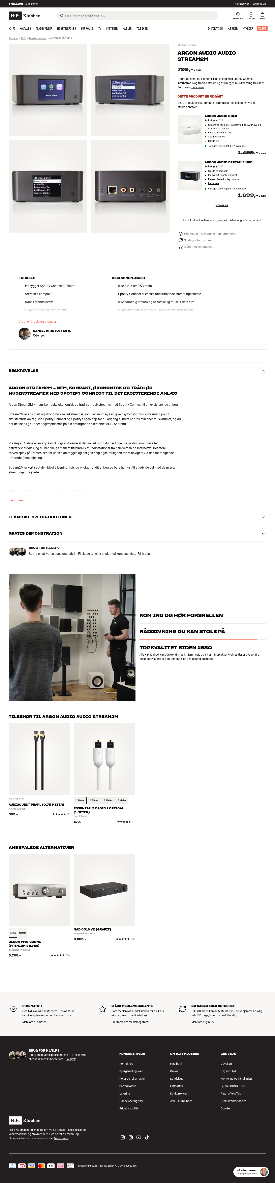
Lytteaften (176, 1086)
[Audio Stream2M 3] (48, 186)
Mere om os (61, 1138)
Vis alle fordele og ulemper (37, 321)
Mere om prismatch (34, 1022)
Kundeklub (176, 1078)
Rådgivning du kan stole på (182, 649)
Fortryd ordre (127, 1086)
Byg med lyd (228, 1071)
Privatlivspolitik (128, 1108)
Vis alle (222, 205)
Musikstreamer (38, 38)
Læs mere (197, 87)
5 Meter (122, 800)
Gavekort (226, 1063)
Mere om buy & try (202, 1022)
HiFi (23, 38)
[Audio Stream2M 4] (130, 186)
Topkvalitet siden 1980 (176, 665)
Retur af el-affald (231, 1093)
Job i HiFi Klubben (181, 1101)
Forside (13, 38)
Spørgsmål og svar (131, 1071)
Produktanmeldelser (233, 1101)
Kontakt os (126, 1063)
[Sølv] (13, 933)
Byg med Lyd (259, 3)
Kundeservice (242, 3)
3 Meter (108, 800)
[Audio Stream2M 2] (130, 90)
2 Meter (94, 800)
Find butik (176, 1063)
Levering (124, 1093)
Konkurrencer (178, 1093)
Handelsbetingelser (131, 1101)
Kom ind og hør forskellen (181, 610)
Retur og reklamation (132, 1078)
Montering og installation (236, 1078)
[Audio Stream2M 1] (48, 90)
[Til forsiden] (24, 15)
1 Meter (80, 800)
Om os (174, 1071)
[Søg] (61, 15)
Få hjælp (144, 554)
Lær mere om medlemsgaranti (130, 1022)
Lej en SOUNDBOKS (233, 1086)
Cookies (226, 1108)
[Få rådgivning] (264, 1172)
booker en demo (243, 617)
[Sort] (22, 933)
